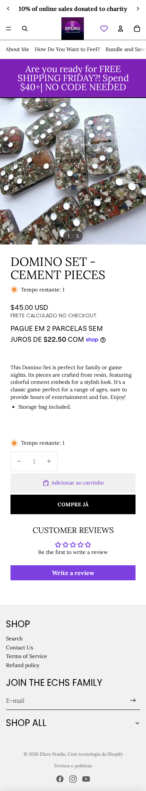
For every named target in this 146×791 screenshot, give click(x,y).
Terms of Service (26, 656)
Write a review (73, 573)
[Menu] (8, 28)
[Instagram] (73, 778)
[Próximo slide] (138, 8)
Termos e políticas (73, 765)
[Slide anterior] (8, 8)
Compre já (73, 504)
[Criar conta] (133, 701)
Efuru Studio (53, 754)
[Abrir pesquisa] (24, 28)
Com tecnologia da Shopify (95, 754)
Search (14, 638)
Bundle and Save (126, 49)
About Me (17, 49)
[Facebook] (59, 778)
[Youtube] (86, 778)
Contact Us (19, 647)
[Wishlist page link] (104, 28)
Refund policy (22, 665)
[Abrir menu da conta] (120, 28)
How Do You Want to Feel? (67, 49)
